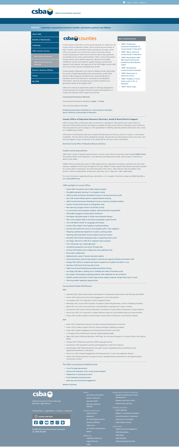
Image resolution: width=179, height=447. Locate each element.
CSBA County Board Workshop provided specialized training (88, 268)
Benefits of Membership (41, 40)
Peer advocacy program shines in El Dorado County (85, 207)
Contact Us (68, 411)
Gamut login (131, 87)
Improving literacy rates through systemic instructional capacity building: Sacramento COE (100, 259)
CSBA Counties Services (41, 51)
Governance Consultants (125, 419)
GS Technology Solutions (95, 419)
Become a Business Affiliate (42, 70)
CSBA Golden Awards (123, 422)
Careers (35, 76)
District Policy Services (124, 403)
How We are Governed (94, 395)
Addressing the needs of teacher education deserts (85, 256)
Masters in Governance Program (127, 413)
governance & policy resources (125, 392)
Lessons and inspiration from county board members (86, 371)
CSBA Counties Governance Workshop (43, 63)
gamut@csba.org (73, 179)
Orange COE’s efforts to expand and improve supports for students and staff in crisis (97, 262)
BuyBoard (90, 416)
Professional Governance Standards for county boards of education (131, 46)
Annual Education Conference (127, 416)
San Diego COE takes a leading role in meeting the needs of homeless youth (94, 271)
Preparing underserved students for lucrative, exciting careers (89, 232)
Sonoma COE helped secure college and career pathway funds (89, 250)
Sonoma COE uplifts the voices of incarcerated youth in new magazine (92, 229)
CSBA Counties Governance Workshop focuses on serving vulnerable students (95, 201)
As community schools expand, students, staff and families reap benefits (93, 210)
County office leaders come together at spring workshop (87, 226)
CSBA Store (90, 425)
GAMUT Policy (140, 154)
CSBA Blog (119, 435)
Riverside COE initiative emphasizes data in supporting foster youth (91, 238)
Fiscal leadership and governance (78, 377)
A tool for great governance (76, 368)
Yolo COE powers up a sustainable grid (80, 244)
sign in (129, 2)
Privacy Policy (38, 411)
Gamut (88, 431)
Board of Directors (93, 398)
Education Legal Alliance (41, 403)
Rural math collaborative (75, 253)
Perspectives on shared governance (79, 374)
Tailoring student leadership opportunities (82, 280)
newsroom (117, 426)
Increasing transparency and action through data (84, 247)
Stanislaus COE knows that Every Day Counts (82, 265)
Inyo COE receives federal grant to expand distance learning (88, 198)
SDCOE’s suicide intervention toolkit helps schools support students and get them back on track (101, 277)
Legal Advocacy (92, 441)
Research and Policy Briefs (125, 400)
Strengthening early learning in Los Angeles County (85, 192)
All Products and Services (95, 428)
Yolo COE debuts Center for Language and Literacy (85, 223)
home (135, 2)
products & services (91, 410)
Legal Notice (49, 411)
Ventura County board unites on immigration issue (85, 204)
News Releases (121, 438)
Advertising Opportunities (125, 441)
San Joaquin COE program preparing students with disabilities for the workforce (96, 274)
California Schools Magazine (126, 429)
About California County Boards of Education (80, 112)
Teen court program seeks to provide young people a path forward (91, 220)
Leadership (36, 45)
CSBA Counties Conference (43, 56)
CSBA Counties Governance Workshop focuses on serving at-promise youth (94, 195)
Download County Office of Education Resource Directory (84, 144)
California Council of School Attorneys (46, 401)
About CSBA (36, 34)
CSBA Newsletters (122, 432)
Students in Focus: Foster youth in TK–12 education (130, 81)
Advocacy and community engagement (81, 380)
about (85, 392)
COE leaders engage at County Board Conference (84, 213)
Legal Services (91, 413)
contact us (142, 2)
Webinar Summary (70, 384)
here (86, 106)
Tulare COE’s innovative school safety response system (86, 189)
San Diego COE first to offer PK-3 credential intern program (88, 241)
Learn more (127, 171)
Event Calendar (121, 410)
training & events (120, 407)
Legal (88, 444)
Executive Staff (92, 401)
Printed (101, 101)
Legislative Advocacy (94, 438)
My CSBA (35, 81)
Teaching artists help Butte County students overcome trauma (89, 235)
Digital (93, 101)
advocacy (87, 435)
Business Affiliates (93, 422)
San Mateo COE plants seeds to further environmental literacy (89, 216)
